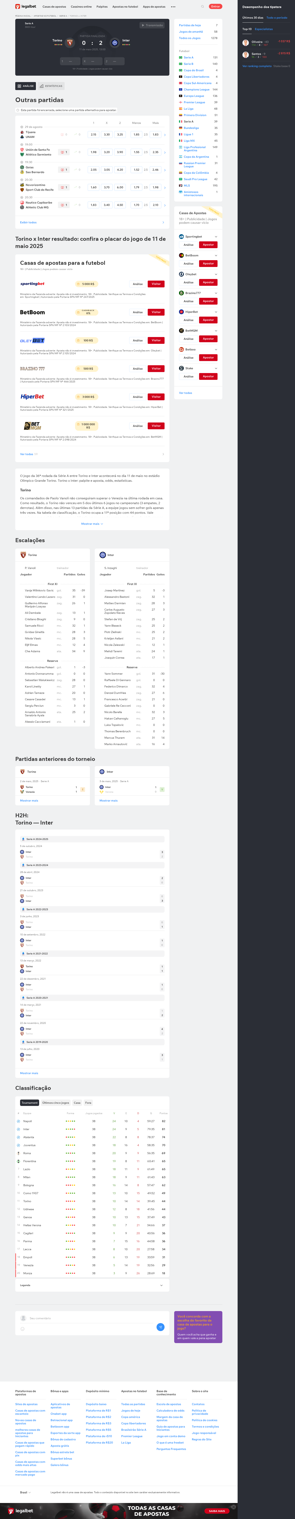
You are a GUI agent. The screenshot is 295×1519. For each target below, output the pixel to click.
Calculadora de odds (170, 1410)
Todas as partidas (133, 1404)
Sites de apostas (26, 1404)
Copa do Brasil (201, 70)
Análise (138, 284)
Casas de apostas (54, 6)
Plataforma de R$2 (98, 1417)
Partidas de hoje (198, 25)
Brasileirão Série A (133, 1430)
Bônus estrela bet (62, 1452)
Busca (202, 6)
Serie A (63, 16)
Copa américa (130, 1417)
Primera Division (201, 115)
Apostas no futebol (125, 6)
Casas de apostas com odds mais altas (30, 1463)
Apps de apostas (154, 6)
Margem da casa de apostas (170, 1418)
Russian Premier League (201, 165)
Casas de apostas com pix (30, 1453)
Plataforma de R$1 (98, 1410)
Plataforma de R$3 (98, 1423)
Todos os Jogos (198, 38)
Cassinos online (81, 6)
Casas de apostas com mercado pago (30, 1473)
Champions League (201, 89)
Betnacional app (62, 1420)
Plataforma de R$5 (98, 1430)
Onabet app (59, 1414)
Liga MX (201, 140)
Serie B (201, 63)
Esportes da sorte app (65, 1433)
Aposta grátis (60, 1446)
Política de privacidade (200, 1412)
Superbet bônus (61, 1458)
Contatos (198, 1404)
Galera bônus (59, 1465)
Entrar (215, 6)
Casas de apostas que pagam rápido (29, 1444)
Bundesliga (201, 127)
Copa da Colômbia (201, 172)
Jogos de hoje (130, 1410)
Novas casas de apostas (25, 1421)
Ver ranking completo (257, 66)
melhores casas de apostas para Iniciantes (27, 1433)
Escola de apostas (169, 1404)
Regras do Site (202, 1439)
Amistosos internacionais (201, 193)
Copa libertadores (133, 1423)
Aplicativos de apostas (60, 1405)
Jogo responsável (204, 1433)
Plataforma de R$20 (99, 1442)
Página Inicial (23, 16)
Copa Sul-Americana (201, 83)
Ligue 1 (201, 134)
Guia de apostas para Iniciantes (171, 1428)
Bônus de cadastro (63, 1439)
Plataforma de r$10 (99, 1436)
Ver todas (29, 454)
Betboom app (60, 1426)
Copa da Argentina (201, 156)
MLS (201, 185)
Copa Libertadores (201, 76)
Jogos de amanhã (198, 31)
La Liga (201, 108)
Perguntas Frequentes (171, 1449)
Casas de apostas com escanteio (30, 1412)
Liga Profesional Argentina (201, 148)
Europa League (201, 95)
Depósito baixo (96, 1404)
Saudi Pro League (201, 179)
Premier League (201, 102)
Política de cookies (204, 1420)
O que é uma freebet (170, 1442)
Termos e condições (205, 1426)
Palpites (102, 6)
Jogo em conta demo (171, 1436)
